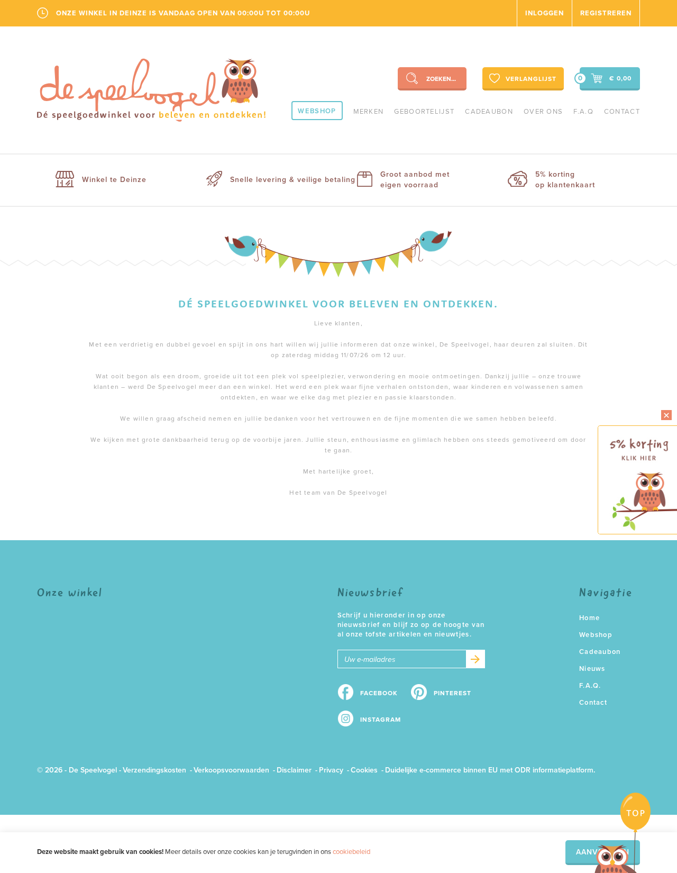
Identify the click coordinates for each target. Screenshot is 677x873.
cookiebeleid (351, 852)
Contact (622, 111)
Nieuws (592, 669)
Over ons (543, 111)
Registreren (606, 13)
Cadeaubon (489, 111)
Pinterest (452, 693)
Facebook (379, 693)
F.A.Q (583, 111)
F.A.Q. (590, 685)
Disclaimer (294, 770)
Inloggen (544, 13)
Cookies (364, 770)
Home (589, 618)
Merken (368, 111)
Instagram (380, 719)
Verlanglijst (531, 79)
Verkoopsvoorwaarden (231, 770)
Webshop (317, 111)
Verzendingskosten (154, 770)
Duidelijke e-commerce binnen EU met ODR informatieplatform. (490, 770)
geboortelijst (424, 111)
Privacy (331, 770)
